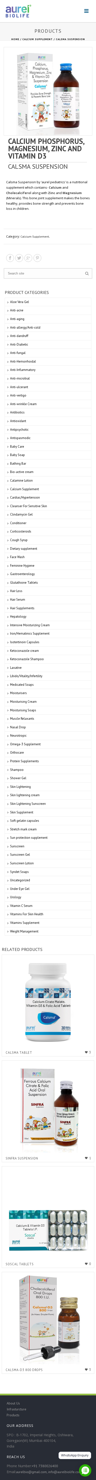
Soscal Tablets (20, 1264)
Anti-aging (17, 319)
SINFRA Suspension (22, 1158)
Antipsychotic (19, 429)
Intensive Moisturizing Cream (30, 625)
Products (13, 1415)
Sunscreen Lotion (22, 863)
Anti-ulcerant (19, 387)
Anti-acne (16, 310)
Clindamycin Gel (21, 514)
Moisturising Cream (23, 702)
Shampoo (17, 770)
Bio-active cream (21, 472)
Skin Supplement (21, 812)
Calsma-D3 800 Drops (24, 1370)
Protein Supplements (24, 761)
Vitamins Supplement (24, 923)
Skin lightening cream (25, 795)
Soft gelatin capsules (24, 821)
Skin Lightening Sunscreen (28, 804)
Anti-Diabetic (19, 344)
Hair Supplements (22, 608)
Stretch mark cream (23, 829)
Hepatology (18, 616)
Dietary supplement (23, 549)
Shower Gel (18, 778)
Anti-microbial (20, 378)
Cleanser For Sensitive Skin (28, 506)
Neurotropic (18, 735)
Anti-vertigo (18, 395)
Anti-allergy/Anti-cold (25, 327)
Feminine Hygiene (22, 566)
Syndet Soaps (19, 872)
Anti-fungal (18, 353)
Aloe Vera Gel (19, 302)
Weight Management (24, 931)
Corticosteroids (20, 531)
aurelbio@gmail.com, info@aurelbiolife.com (48, 1472)
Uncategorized (20, 880)
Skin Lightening (20, 787)
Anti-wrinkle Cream (23, 404)
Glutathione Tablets (24, 582)
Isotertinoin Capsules (24, 642)
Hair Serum (17, 599)
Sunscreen (17, 846)
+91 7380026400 (45, 1466)
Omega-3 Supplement (25, 744)
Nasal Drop (18, 727)
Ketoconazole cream (24, 651)
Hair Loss (16, 591)
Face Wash (17, 557)
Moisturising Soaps (23, 710)
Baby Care (17, 446)
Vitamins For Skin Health (26, 914)
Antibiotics (17, 412)
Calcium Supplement (37, 39)
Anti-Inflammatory (22, 370)
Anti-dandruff (19, 336)
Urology (15, 897)
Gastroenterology (22, 574)
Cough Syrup (19, 540)
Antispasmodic (20, 438)
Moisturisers (18, 693)
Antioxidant (18, 421)
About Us (13, 1403)
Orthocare (17, 752)
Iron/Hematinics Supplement (29, 633)
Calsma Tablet (19, 1053)
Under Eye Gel (20, 889)
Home (15, 39)
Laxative (16, 668)
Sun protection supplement (29, 838)
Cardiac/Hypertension (25, 497)
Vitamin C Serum (21, 906)
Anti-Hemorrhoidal (23, 361)
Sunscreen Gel (20, 855)
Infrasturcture (16, 1409)
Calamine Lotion (21, 480)
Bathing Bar (18, 463)
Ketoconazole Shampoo (27, 659)
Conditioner (18, 523)
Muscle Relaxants (22, 719)
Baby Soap (17, 455)
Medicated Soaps (22, 685)
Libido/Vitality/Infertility (26, 676)
